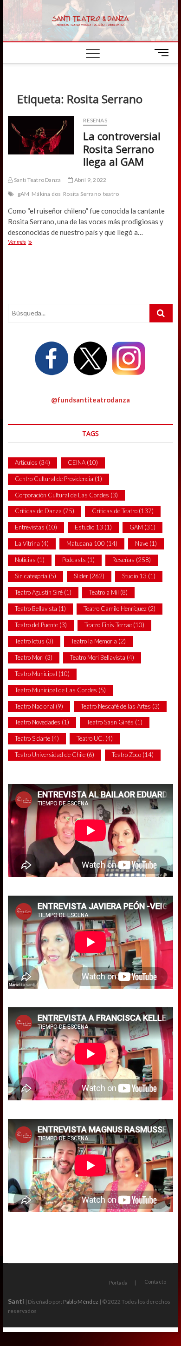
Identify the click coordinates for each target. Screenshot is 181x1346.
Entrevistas (36, 527)
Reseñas (95, 120)
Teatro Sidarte (37, 738)
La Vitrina (32, 543)
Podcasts (78, 559)
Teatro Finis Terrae (114, 625)
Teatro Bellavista (40, 608)
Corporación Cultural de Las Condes (66, 495)
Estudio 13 (93, 527)
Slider (89, 576)
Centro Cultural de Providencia (58, 478)
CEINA (83, 462)
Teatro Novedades (42, 722)
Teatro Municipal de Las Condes (60, 690)
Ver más (31, 243)
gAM (24, 193)
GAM (142, 527)
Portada (118, 1282)
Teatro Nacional (39, 706)
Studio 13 (138, 576)
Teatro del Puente (41, 625)
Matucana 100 (91, 543)
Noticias (30, 559)
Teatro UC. (95, 738)
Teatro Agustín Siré (43, 592)
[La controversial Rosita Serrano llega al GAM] (41, 135)
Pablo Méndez (80, 1301)
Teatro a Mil (108, 592)
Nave (146, 543)
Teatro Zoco (133, 754)
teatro (111, 193)
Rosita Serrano (82, 193)
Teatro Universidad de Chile (54, 754)
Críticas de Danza (44, 511)
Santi (16, 1301)
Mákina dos (46, 193)
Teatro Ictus (34, 641)
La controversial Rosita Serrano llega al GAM (122, 149)
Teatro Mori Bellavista (102, 657)
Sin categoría (35, 576)
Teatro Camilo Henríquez (119, 608)
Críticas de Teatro (123, 511)
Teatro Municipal (42, 673)
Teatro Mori (33, 657)
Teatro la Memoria (98, 641)
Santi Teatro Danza (37, 179)
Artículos (32, 462)
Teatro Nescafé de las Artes (120, 706)
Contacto (155, 1282)
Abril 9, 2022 (89, 179)
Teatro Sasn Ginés (114, 722)
